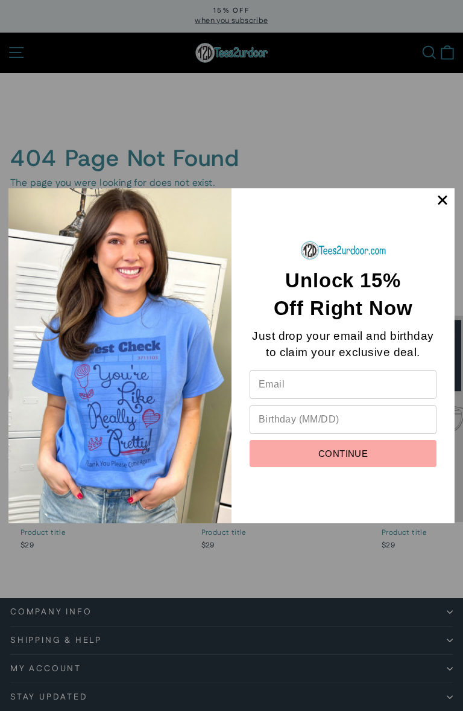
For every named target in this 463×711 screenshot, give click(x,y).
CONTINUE (343, 453)
